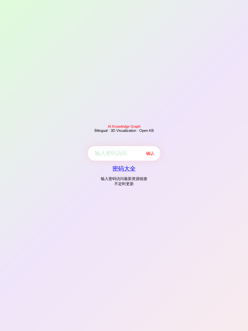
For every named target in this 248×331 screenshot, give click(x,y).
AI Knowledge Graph (124, 126)
